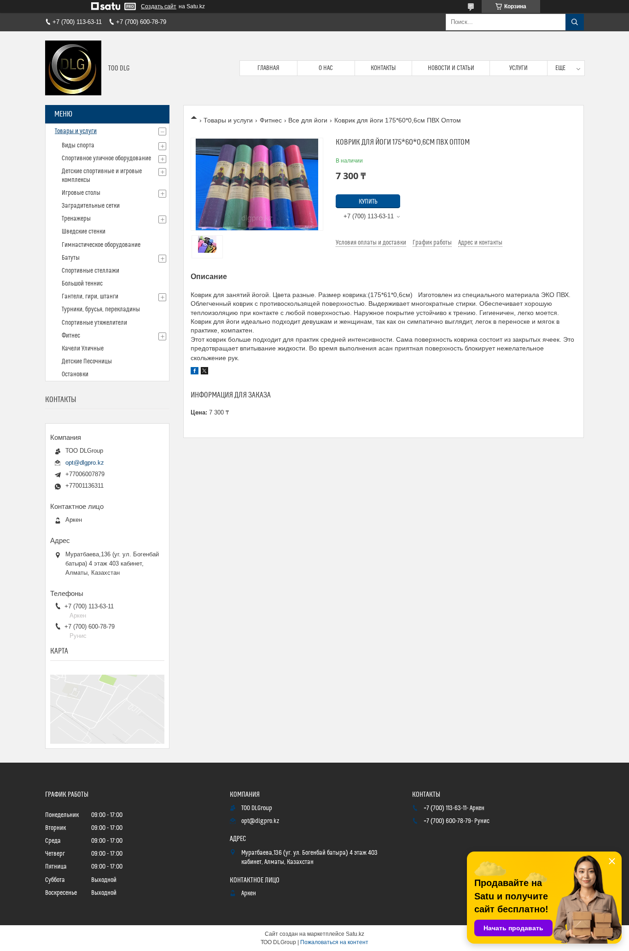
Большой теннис (82, 283)
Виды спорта (78, 145)
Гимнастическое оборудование (101, 245)
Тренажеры (76, 218)
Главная (268, 68)
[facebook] (194, 372)
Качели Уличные (83, 348)
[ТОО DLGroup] (73, 68)
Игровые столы (81, 193)
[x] (204, 372)
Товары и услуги (228, 120)
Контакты (383, 68)
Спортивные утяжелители (94, 323)
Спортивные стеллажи (90, 270)
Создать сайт (158, 6)
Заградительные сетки (91, 206)
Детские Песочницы (87, 361)
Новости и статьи (451, 68)
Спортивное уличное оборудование (106, 158)
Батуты (71, 258)
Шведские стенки (83, 231)
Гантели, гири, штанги (90, 296)
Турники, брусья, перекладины (101, 309)
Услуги (518, 68)
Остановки (75, 374)
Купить (368, 201)
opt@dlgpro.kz (84, 462)
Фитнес (271, 120)
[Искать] (574, 22)
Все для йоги (307, 120)
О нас (326, 68)
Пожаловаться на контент (334, 942)
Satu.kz (355, 934)
